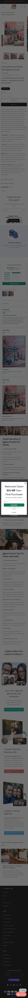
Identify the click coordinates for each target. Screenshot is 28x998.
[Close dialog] (25, 483)
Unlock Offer (14, 505)
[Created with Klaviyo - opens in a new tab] (14, 515)
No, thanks (14, 512)
